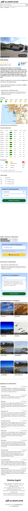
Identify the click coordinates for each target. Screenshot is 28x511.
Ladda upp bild (22, 55)
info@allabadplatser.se (18, 504)
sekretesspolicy (15, 506)
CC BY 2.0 (10, 314)
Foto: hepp (2, 239)
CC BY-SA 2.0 (10, 334)
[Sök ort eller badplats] (26, 5)
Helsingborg (6, 7)
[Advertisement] (14, 23)
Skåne (1, 7)
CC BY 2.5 (25, 314)
